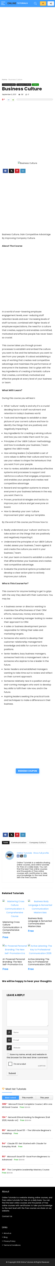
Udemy (35, 85)
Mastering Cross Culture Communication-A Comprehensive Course (12, 927)
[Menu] (3, 3)
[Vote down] (8, 99)
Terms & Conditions (12, 1245)
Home (4, 79)
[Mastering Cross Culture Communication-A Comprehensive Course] (15, 901)
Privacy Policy (9, 1241)
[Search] (35, 3)
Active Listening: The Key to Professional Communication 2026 (39, 962)
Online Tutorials (24, 853)
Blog (5, 1237)
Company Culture (23, 85)
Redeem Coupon (27, 770)
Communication (9, 85)
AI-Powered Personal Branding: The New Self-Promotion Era (14, 962)
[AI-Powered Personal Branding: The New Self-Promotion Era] (15, 945)
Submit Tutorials (43, 3)
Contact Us (7, 1216)
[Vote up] (13, 99)
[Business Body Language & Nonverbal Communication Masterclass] (40, 901)
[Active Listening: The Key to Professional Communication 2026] (40, 945)
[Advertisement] (27, 37)
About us (7, 1233)
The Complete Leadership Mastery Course (28, 1169)
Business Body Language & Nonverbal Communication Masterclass (40, 922)
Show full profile (41, 853)
